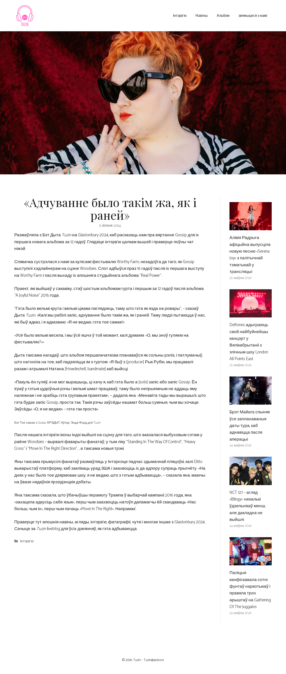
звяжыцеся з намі (252, 15)
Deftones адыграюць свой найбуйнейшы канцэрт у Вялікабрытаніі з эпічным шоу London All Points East (248, 341)
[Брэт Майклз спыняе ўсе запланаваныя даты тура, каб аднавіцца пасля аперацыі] (250, 401)
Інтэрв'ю (27, 541)
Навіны (202, 15)
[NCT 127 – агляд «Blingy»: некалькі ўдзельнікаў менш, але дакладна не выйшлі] (250, 481)
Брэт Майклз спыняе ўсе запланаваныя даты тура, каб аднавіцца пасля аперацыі (249, 426)
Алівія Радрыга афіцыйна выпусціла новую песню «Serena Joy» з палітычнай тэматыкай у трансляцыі (250, 254)
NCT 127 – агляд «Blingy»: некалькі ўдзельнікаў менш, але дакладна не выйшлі (247, 506)
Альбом (223, 15)
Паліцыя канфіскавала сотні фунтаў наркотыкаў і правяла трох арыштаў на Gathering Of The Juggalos (250, 589)
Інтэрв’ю (180, 15)
